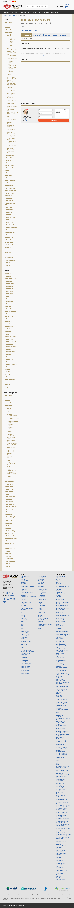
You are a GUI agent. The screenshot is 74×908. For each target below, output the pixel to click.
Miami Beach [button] (9, 209)
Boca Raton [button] (9, 32)
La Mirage (40, 602)
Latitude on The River (11, 100)
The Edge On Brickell (11, 135)
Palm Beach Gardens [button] (11, 225)
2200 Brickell (9, 44)
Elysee (57, 654)
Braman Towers (59, 625)
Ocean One (23, 614)
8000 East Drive (59, 598)
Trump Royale (24, 656)
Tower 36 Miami (59, 838)
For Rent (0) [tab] (37, 35)
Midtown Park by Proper (61, 705)
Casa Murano (59, 632)
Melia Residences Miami (12, 106)
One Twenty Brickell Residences (63, 734)
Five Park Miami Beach (61, 660)
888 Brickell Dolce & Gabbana (13, 49)
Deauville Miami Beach (61, 644)
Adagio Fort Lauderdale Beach (62, 602)
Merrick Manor (24, 603)
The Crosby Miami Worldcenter (63, 805)
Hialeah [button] (8, 314)
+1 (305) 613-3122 (67, 5)
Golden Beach (41, 579)
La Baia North (59, 695)
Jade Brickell (9, 99)
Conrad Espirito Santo (11, 81)
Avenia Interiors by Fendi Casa (62, 615)
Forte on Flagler (59, 663)
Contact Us (11, 605)
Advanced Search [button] (44, 12)
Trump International (25, 653)
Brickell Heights (10, 61)
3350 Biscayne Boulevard (61, 593)
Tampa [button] (8, 374)
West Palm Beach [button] (11, 260)
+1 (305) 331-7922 (67, 6)
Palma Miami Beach (60, 744)
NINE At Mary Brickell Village (12, 112)
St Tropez (23, 647)
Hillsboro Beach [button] (10, 193)
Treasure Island (41, 625)
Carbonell (9, 74)
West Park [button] (9, 382)
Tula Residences (59, 840)
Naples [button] (8, 334)
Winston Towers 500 (25, 670)
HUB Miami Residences (61, 677)
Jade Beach (23, 598)
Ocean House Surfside (61, 725)
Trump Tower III (24, 660)
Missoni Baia (23, 606)
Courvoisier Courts (11, 83)
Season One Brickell (11, 122)
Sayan (22, 645)
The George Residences (43, 622)
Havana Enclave (59, 679)
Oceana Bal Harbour (25, 619)
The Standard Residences (61, 832)
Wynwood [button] (8, 265)
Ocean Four (23, 618)
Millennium (23, 605)
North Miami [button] (9, 219)
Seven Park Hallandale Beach (62, 774)
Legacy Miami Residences (61, 699)
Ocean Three (24, 617)
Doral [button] (7, 178)
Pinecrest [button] (8, 354)
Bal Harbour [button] (9, 27)
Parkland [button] (8, 230)
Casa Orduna (41, 588)
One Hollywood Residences (62, 731)
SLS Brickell (9, 126)
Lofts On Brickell (10, 103)
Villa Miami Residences (61, 863)
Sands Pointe (24, 644)
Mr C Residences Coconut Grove (28, 611)
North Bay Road (41, 612)
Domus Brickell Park (11, 86)
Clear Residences (60, 637)
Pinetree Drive (41, 615)
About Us (5, 605)
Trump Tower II (24, 659)
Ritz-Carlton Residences (61, 753)
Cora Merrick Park (60, 641)
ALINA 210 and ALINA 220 (61, 601)
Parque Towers (24, 637)
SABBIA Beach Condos (26, 643)
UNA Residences (10, 148)
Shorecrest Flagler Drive (61, 779)
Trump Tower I (24, 657)
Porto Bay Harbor (59, 750)
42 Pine (57, 580)
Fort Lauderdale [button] (10, 188)
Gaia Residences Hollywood (62, 672)
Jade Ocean (23, 599)
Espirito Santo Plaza (11, 90)
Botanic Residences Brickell (12, 57)
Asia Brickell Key (10, 51)
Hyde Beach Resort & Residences (28, 596)
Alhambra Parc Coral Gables (62, 605)
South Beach (41, 619)
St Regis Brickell (10, 132)
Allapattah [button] (9, 22)
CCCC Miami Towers (11, 77)
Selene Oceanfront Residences (63, 770)
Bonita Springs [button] (10, 283)
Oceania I (23, 621)
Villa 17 (39, 628)
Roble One (58, 760)
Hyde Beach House (25, 595)
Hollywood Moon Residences (62, 682)
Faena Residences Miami (61, 659)
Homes (40, 574)
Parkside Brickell (10, 118)
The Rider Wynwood (60, 822)
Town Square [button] (9, 257)
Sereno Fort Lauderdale (61, 772)
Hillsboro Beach (24, 577)
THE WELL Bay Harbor (60, 798)
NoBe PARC (58, 717)
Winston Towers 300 (25, 667)
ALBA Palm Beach (60, 599)
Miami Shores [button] (10, 329)
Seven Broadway (10, 123)
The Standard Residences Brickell (63, 834)
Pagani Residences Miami (61, 741)
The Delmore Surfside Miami (62, 806)
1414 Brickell (9, 42)
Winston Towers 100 (25, 664)
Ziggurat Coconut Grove (61, 879)
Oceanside (23, 628)
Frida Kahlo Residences (61, 670)
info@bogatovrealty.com (66, 7)
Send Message (53, 120)
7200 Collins (58, 596)
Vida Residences (59, 860)
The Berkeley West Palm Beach (63, 801)
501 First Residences (60, 585)
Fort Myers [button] (9, 306)
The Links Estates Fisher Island (45, 624)
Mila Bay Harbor (59, 706)
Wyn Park (58, 877)
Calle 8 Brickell (10, 73)
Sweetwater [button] (9, 255)
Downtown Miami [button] (10, 180)
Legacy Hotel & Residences (62, 698)
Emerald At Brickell (11, 89)
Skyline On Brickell (10, 125)
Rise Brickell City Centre (12, 119)
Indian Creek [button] (9, 198)
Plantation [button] (9, 235)
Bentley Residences (60, 621)
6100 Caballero (59, 595)
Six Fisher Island (59, 780)
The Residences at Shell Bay (62, 821)
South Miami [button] (9, 242)
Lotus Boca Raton (42, 605)
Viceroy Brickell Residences (12, 151)
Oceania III (23, 624)
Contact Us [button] (55, 12)
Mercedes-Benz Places (11, 107)
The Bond (23, 648)
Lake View (40, 603)
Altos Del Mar (41, 582)
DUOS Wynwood (59, 643)
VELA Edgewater (59, 851)
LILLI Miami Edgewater (61, 693)
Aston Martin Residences (26, 585)
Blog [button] (35, 12)
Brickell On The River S (11, 67)
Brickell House (10, 62)
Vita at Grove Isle (59, 867)
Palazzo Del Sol (24, 632)
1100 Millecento (10, 41)
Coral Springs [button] (10, 165)
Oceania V (23, 627)
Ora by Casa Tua (59, 738)
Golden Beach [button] (10, 309)
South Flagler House (60, 789)
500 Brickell (9, 45)
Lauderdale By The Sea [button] (10, 203)
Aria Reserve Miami (60, 609)
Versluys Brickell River (11, 149)
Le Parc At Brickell (10, 102)
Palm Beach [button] (9, 344)
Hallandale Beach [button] (11, 190)
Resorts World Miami (60, 751)
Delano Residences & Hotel (62, 645)
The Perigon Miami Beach (61, 815)
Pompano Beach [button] (10, 237)
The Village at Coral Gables (62, 835)
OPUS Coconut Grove (60, 721)
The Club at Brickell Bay (11, 133)
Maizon (8, 105)
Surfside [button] (8, 252)
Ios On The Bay (10, 97)
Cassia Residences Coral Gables (63, 634)
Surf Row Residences (60, 795)
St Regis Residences (60, 793)
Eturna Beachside (60, 657)
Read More (45, 55)
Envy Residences (59, 656)
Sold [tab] (55, 35)
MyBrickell (9, 110)
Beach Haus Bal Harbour (61, 619)
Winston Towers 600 (25, 672)
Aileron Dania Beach (60, 603)
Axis (8, 54)
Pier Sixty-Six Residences (61, 747)
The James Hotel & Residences (63, 811)
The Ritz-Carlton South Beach (62, 827)
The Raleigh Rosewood (61, 816)
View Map (37, 30)
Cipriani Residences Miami (12, 78)
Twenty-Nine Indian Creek (61, 841)
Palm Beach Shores (25, 576)
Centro (22, 590)
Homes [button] (15, 12)
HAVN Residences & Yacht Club (63, 674)
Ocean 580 (58, 724)
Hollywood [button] (9, 195)
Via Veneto (40, 627)
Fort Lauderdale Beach (43, 592)
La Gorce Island (41, 601)
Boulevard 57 (59, 624)
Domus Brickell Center (11, 84)
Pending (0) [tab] (47, 35)
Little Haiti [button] (9, 207)
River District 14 (59, 759)
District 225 (58, 647)
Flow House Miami (60, 661)
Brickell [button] (8, 35)
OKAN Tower (58, 719)
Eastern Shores (41, 590)
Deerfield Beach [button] (10, 173)
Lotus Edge (40, 606)
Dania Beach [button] (9, 168)
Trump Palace (24, 654)
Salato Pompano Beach (61, 767)
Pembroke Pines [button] (10, 232)
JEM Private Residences (61, 689)
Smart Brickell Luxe (11, 129)
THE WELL (58, 796)
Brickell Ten (9, 70)
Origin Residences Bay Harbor (62, 740)
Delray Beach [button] (9, 175)
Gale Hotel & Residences (26, 593)
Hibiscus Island (41, 595)
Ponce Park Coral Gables (61, 748)
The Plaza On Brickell (11, 136)
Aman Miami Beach (60, 606)
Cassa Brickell (10, 76)
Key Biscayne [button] (9, 200)
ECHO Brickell (9, 87)
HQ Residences (59, 676)
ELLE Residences (59, 651)
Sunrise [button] (8, 250)
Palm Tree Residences (61, 743)
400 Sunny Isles (24, 580)
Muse (22, 612)
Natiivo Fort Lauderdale (61, 714)
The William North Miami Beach (63, 837)
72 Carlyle (58, 582)
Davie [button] (7, 170)
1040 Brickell (9, 38)
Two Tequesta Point (11, 147)
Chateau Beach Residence (27, 592)
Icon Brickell (9, 94)
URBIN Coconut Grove (60, 848)
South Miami (23, 579)
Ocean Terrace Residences (62, 727)
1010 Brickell (9, 36)
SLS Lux (8, 128)
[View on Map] (50, 23)
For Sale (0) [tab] (27, 35)
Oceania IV (23, 625)
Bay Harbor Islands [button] (11, 30)
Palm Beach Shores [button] (11, 227)
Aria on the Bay (24, 583)
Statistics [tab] (63, 35)
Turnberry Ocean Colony (26, 663)
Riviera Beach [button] (10, 240)
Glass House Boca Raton (61, 673)
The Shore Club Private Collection (63, 828)
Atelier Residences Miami (61, 614)
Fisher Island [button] (9, 185)
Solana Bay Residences (61, 785)
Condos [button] (7, 12)
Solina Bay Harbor (60, 786)
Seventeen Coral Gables (61, 776)
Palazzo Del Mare (25, 631)
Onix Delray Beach (60, 737)
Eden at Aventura (60, 653)
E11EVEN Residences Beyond (62, 650)
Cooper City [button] (9, 160)
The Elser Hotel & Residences (27, 651)
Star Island (40, 621)
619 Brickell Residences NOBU (62, 586)
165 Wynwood (59, 583)
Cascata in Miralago (42, 589)
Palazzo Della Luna (25, 634)
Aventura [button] (8, 25)
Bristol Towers (10, 71)
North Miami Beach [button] (11, 222)
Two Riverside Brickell (11, 145)
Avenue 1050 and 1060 (11, 52)
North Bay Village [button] (11, 217)
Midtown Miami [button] (10, 212)
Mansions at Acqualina (26, 602)
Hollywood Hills (41, 596)
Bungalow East (59, 628)
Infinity (8, 96)
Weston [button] (8, 262)
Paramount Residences (26, 635)
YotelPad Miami (24, 674)
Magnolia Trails (41, 609)
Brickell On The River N (11, 65)
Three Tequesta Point (11, 144)
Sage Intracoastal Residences (62, 766)
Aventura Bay (41, 585)
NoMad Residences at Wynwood (63, 718)
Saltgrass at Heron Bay (43, 618)
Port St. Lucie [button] (10, 362)
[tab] (11, 22)
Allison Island (41, 580)
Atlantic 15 (40, 583)
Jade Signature (24, 601)
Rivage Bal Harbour (60, 757)
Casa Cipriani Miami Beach (62, 631)
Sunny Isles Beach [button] (11, 247)
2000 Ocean (23, 582)
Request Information (27, 30)
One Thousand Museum (26, 630)
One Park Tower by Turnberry (62, 732)
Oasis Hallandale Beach (61, 722)
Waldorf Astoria (59, 873)
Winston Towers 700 (25, 673)
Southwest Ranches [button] (11, 245)
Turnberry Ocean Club (25, 661)
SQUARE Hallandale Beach (62, 764)
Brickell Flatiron (10, 60)
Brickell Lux (9, 64)
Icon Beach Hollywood (61, 685)
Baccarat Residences (11, 55)
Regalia (22, 640)
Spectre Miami (59, 790)
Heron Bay (40, 593)
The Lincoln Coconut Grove (62, 812)
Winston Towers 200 (25, 666)
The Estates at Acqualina (61, 808)
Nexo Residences (59, 715)
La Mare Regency (60, 696)
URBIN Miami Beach (60, 850)
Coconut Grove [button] (10, 158)
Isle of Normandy (42, 599)
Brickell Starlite (10, 68)
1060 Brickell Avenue (11, 39)
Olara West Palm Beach (61, 728)
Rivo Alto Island (41, 617)
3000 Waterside (59, 592)
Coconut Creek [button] (10, 155)
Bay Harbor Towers (60, 618)
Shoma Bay (58, 777)
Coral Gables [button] (9, 163)
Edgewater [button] (9, 183)
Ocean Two (23, 615)
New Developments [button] (25, 12)
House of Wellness (11, 93)
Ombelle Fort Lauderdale (61, 730)
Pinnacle (22, 638)
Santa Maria (9, 120)
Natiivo (57, 712)
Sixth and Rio (59, 782)
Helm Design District (60, 680)
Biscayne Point (41, 586)
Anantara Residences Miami (62, 608)
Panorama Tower (10, 116)
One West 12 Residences (61, 735)
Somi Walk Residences (61, 788)
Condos (22, 574)
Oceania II (23, 622)
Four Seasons (10, 91)
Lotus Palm (40, 608)
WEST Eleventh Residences (62, 869)
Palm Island (40, 614)
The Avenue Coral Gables (61, 799)
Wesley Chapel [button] (10, 377)
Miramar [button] (8, 214)
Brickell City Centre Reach (12, 58)
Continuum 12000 (60, 640)
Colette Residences (11, 80)
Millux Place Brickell (11, 109)
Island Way (40, 598)
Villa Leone (9, 152)
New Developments (60, 574)
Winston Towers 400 (25, 669)
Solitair (8, 131)
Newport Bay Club (42, 611)
